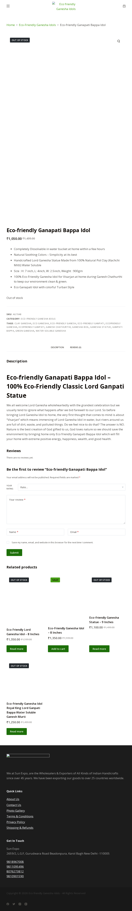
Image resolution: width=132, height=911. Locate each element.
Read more (16, 648)
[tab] (57, 347)
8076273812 (15, 871)
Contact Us (14, 805)
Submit (14, 552)
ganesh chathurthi (58, 327)
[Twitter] (14, 904)
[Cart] (124, 6)
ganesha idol (80, 327)
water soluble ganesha (51, 330)
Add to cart (58, 648)
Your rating (10, 487)
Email (74, 532)
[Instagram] (20, 904)
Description (57, 347)
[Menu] (8, 6)
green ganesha (24, 330)
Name (13, 532)
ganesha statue (100, 327)
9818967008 (15, 862)
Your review (17, 499)
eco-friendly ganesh (63, 323)
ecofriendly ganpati (31, 327)
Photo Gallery (16, 811)
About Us (13, 799)
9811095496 (15, 866)
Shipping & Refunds (20, 828)
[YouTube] (26, 904)
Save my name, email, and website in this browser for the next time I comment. (52, 542)
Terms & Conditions (20, 816)
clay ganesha (23, 323)
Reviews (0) (75, 347)
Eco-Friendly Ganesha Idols (38, 318)
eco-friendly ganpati (91, 323)
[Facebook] (8, 904)
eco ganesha (41, 323)
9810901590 (15, 876)
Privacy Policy (16, 822)
